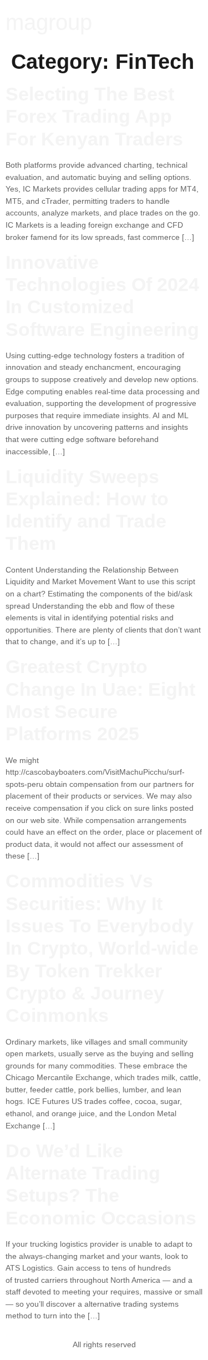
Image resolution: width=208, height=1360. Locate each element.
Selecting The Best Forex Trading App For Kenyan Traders (94, 116)
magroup (49, 22)
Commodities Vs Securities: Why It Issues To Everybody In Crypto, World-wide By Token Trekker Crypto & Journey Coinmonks (102, 948)
